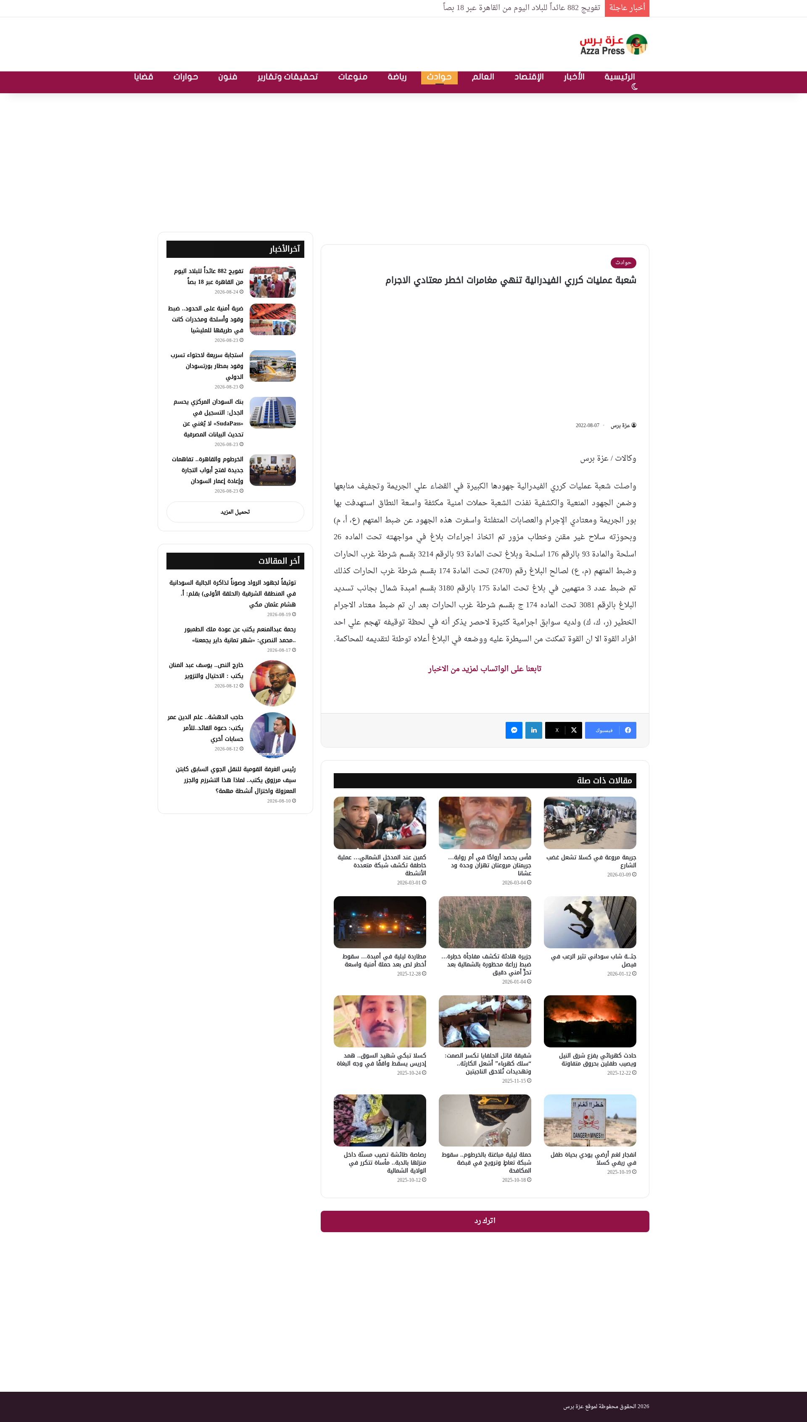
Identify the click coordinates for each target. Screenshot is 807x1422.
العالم (483, 76)
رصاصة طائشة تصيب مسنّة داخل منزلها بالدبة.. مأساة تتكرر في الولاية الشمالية (385, 1162)
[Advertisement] (403, 160)
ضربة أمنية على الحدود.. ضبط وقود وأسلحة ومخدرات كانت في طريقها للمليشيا (205, 319)
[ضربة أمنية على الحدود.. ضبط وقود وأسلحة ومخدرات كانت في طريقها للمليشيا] (273, 319)
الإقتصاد (529, 76)
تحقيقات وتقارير (288, 76)
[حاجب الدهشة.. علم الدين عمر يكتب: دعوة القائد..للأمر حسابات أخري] (273, 735)
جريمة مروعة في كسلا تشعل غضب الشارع (591, 861)
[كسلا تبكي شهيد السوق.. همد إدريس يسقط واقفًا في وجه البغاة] (380, 1021)
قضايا (143, 76)
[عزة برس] (614, 44)
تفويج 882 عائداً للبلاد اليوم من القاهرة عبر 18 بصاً (208, 276)
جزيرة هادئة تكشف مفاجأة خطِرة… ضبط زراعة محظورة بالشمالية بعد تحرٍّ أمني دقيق (486, 964)
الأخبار (574, 76)
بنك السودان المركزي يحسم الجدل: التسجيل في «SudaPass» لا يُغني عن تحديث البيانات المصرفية (208, 418)
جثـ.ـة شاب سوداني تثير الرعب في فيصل (593, 960)
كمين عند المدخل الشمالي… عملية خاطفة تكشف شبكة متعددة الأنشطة (382, 865)
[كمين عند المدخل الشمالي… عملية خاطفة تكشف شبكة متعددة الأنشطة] (380, 823)
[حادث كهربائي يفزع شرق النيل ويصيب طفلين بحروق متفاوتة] (590, 1021)
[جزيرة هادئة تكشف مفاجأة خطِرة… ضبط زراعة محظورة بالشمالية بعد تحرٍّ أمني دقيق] (485, 922)
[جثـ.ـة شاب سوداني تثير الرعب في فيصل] (590, 922)
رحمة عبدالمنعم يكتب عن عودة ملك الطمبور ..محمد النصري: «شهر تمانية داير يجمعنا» (240, 635)
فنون (228, 76)
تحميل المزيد (235, 512)
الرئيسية (620, 76)
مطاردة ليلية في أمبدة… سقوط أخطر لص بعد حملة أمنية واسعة (384, 960)
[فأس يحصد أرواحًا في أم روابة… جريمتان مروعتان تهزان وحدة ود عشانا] (485, 823)
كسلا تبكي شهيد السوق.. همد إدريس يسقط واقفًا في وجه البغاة (381, 1059)
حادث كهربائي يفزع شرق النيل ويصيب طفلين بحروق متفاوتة (597, 1059)
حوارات (186, 76)
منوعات (353, 76)
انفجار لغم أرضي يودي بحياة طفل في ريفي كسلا (593, 1158)
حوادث (439, 76)
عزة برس (620, 425)
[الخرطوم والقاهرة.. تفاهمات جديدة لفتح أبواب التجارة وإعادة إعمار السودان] (273, 470)
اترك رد (485, 1221)
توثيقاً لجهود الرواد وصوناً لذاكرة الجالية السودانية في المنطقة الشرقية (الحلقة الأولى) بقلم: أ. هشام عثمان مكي (232, 593)
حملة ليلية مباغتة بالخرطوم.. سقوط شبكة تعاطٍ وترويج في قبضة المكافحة (486, 1162)
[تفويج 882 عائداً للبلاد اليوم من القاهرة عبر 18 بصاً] (273, 282)
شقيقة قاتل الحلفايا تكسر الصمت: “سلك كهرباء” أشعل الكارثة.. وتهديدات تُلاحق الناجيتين (488, 1063)
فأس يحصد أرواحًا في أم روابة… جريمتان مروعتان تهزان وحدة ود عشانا (489, 865)
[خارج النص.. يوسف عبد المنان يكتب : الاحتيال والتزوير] (273, 683)
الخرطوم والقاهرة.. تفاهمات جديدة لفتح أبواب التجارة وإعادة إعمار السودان (207, 470)
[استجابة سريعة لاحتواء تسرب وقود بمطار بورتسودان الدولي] (273, 366)
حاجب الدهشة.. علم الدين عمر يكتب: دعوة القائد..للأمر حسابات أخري (205, 728)
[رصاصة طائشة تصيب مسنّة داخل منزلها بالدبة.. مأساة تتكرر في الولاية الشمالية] (380, 1120)
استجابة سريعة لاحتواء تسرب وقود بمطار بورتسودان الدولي (207, 366)
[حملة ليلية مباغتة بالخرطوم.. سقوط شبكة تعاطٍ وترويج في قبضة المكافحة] (485, 1120)
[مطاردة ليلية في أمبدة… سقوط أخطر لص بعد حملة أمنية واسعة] (380, 922)
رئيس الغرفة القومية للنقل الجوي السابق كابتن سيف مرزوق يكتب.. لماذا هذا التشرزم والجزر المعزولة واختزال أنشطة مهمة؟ (236, 780)
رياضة (397, 76)
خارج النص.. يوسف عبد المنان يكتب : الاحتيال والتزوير (206, 670)
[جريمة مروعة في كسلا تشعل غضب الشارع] (590, 823)
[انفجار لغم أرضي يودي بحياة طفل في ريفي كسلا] (590, 1120)
